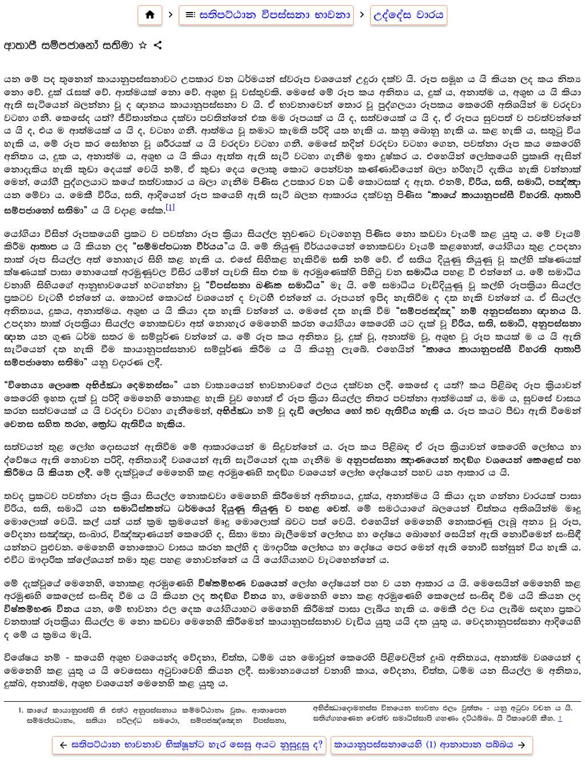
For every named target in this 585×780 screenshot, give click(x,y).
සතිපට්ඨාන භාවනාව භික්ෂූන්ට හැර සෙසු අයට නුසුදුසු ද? (190, 744)
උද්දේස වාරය (409, 15)
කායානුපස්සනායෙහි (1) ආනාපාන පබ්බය (430, 744)
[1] (170, 207)
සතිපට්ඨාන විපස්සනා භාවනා (267, 15)
